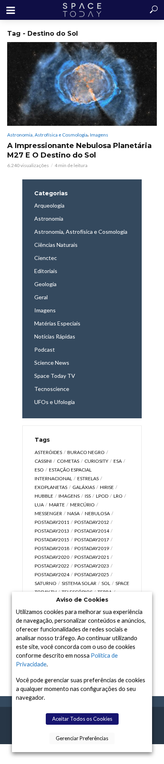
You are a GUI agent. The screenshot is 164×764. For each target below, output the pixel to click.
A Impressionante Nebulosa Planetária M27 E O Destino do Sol (79, 150)
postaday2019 (91, 548)
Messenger (48, 513)
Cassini (43, 461)
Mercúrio (82, 505)
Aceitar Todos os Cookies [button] (82, 719)
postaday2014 (91, 531)
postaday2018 (52, 548)
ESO (39, 470)
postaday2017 (91, 540)
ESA (117, 461)
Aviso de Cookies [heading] (82, 599)
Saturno (46, 583)
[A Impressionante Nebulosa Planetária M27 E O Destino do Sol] (82, 84)
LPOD (102, 496)
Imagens (99, 135)
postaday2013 (52, 531)
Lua (39, 505)
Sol (106, 583)
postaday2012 (91, 522)
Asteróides (48, 452)
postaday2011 (52, 522)
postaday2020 (52, 557)
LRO (118, 496)
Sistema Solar (79, 583)
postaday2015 (52, 540)
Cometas (68, 461)
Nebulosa (97, 513)
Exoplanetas (51, 487)
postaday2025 (91, 574)
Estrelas (88, 478)
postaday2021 (91, 557)
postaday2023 (91, 566)
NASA (73, 513)
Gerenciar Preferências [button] (82, 738)
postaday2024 (52, 574)
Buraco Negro (86, 452)
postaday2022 (52, 566)
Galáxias (83, 487)
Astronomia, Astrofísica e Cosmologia (47, 135)
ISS (88, 496)
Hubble (44, 496)
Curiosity (96, 461)
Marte (57, 505)
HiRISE (107, 487)
